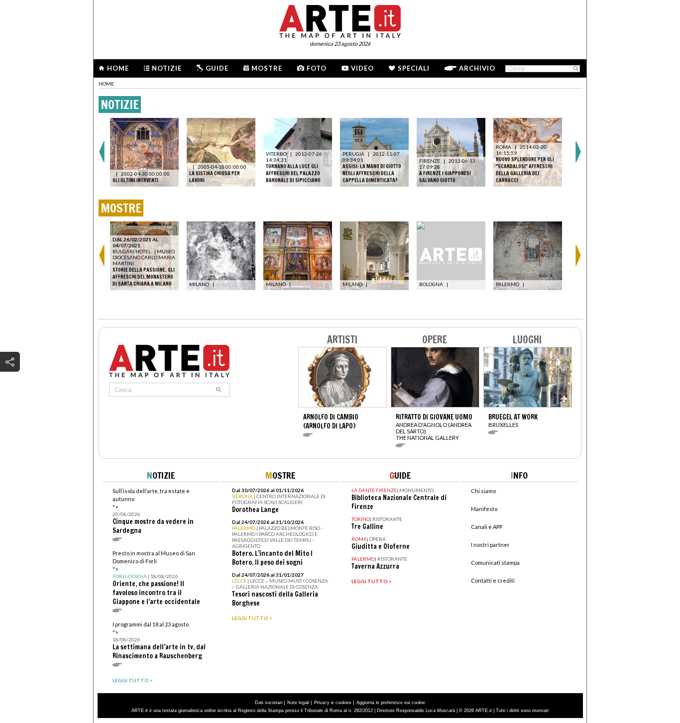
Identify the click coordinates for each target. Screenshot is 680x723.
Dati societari (268, 702)
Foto (317, 68)
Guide (217, 68)
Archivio (477, 68)
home (106, 84)
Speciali (414, 68)
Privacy (322, 702)
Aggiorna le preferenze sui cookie (390, 702)
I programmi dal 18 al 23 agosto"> (159, 640)
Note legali (298, 702)
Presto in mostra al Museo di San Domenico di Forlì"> (156, 578)
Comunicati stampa (495, 562)
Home (118, 68)
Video (362, 68)
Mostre (266, 68)
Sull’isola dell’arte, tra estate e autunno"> (153, 511)
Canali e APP (486, 526)
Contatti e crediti (493, 580)
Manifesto (484, 509)
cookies (343, 702)
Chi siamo (483, 491)
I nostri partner (490, 544)
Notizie (167, 68)
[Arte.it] (340, 20)
